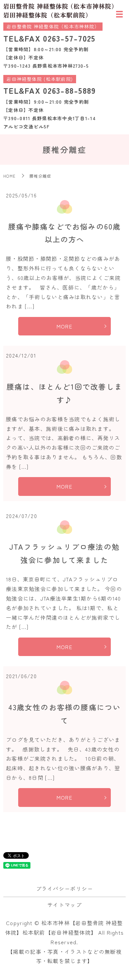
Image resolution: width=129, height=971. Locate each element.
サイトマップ (64, 905)
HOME (9, 176)
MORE (64, 326)
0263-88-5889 (69, 90)
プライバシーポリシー (64, 888)
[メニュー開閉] (119, 14)
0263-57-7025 (69, 38)
